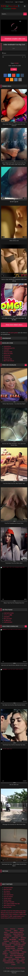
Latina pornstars (8, 622)
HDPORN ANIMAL (10, 946)
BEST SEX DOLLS (9, 360)
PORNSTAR (8, 936)
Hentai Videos (7, 900)
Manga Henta (9, 968)
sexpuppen (7, 616)
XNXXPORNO (20, 961)
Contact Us (8, 930)
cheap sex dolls (8, 359)
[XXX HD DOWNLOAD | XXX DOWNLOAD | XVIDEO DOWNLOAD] (11, 7)
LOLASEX (6, 350)
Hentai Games (7, 898)
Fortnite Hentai (16, 968)
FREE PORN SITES (18, 934)
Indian (14, 69)
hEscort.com (7, 357)
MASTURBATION (17, 950)
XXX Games (7, 893)
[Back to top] (23, 971)
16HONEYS (7, 934)
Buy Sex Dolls (7, 907)
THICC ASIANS (13, 914)
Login (16, 2)
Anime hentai (4, 918)
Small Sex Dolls (8, 351)
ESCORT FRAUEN (9, 902)
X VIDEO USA (22, 914)
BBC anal (12, 916)
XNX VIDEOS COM (13, 959)
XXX (18, 962)
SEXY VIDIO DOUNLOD (16, 955)
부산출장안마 (7, 620)
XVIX (6, 914)
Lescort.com (7, 355)
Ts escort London (8, 887)
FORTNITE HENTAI (14, 943)
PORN (5, 952)
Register (21, 2)
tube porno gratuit (13, 332)
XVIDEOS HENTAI (9, 962)
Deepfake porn (20, 916)
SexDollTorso (7, 346)
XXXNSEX (21, 928)
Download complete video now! (14, 39)
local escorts (18, 918)
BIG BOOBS (13, 939)
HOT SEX (20, 946)
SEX (6, 955)
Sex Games (7, 891)
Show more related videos (14, 325)
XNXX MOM (19, 912)
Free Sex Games (8, 896)
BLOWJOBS (15, 941)
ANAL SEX (6, 937)
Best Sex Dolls (8, 889)
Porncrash (11, 918)
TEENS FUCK (8, 957)
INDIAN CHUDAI (10, 948)
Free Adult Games (8, 894)
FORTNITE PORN (9, 613)
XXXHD (16, 63)
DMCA (15, 930)
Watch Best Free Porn (9, 905)
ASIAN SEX (15, 937)
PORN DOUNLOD (14, 952)
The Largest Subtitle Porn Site (12, 903)
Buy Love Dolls (8, 618)
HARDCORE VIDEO (19, 945)
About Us (12, 928)
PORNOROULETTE (9, 348)
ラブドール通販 (8, 615)
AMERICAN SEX (18, 936)
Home (6, 928)
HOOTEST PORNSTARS (17, 953)
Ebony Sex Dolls (8, 353)
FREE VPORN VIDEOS (16, 932)
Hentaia (23, 968)
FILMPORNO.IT (5, 916)
